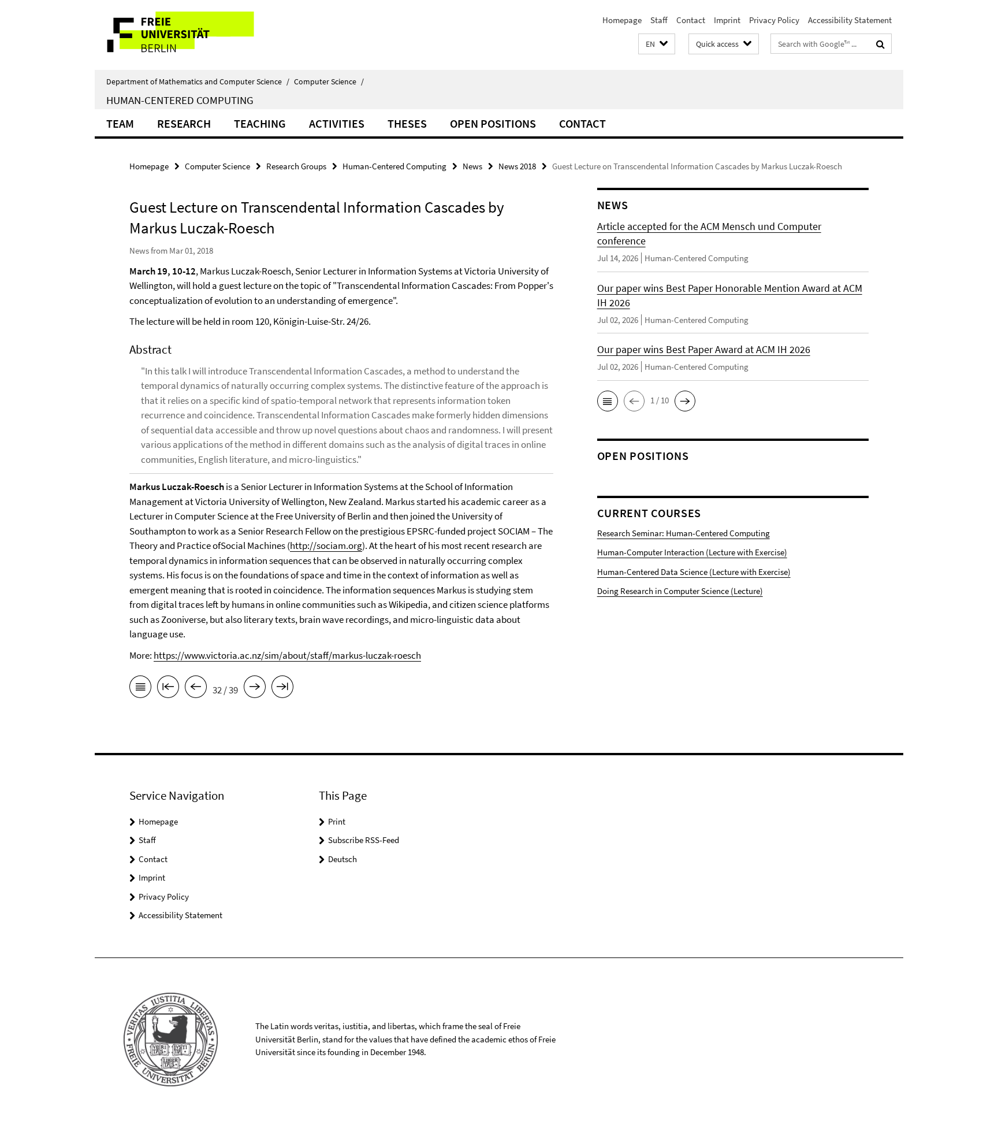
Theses (407, 123)
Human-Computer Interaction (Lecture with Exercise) (692, 552)
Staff (659, 19)
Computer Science (329, 81)
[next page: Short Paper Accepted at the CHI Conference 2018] (255, 688)
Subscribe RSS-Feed (363, 839)
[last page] (282, 688)
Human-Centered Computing (180, 100)
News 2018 (517, 166)
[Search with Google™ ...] (880, 44)
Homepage (622, 19)
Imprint (727, 19)
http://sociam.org (326, 545)
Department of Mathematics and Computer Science (197, 81)
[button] (656, 44)
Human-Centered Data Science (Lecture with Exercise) (694, 571)
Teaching (260, 123)
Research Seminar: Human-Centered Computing (683, 533)
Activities (336, 123)
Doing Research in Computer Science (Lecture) (680, 590)
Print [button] (336, 821)
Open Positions (493, 123)
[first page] (168, 688)
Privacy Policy (774, 19)
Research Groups (296, 166)
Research (184, 123)
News (472, 166)
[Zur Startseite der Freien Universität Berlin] (191, 35)
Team (120, 123)
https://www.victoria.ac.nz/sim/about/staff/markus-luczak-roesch (287, 655)
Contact (690, 19)
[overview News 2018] (140, 688)
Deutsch (342, 858)
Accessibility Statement (850, 19)
